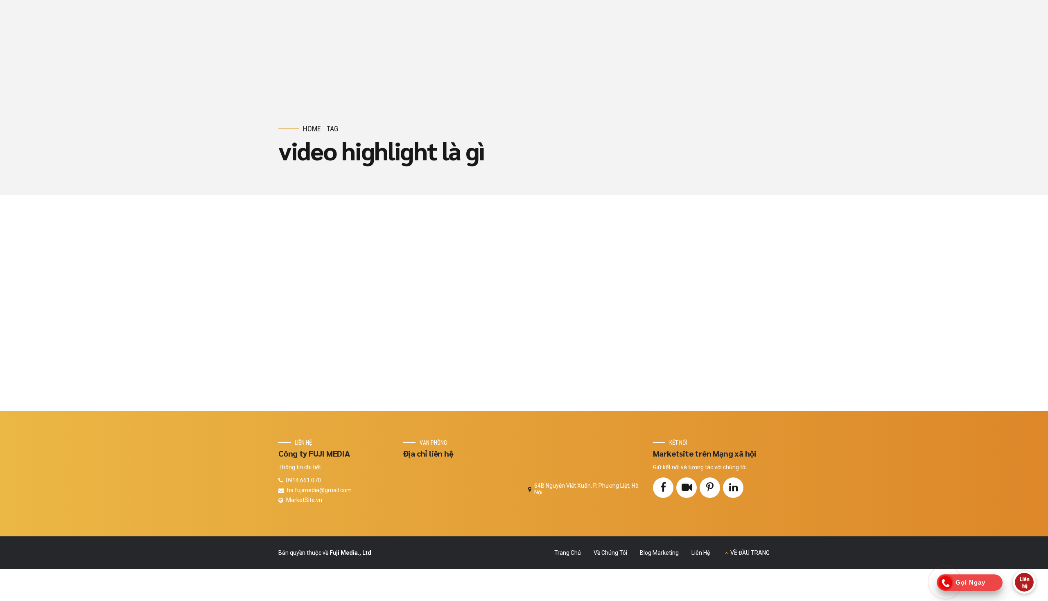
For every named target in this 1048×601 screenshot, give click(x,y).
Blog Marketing (614, 256)
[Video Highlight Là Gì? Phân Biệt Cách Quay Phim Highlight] (423, 303)
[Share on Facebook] (586, 350)
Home (312, 128)
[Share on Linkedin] (613, 350)
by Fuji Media (662, 327)
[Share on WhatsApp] (626, 350)
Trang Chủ (567, 552)
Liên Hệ (700, 552)
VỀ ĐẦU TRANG (750, 552)
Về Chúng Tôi (610, 552)
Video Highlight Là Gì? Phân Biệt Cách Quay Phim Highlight (672, 288)
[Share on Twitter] (599, 350)
